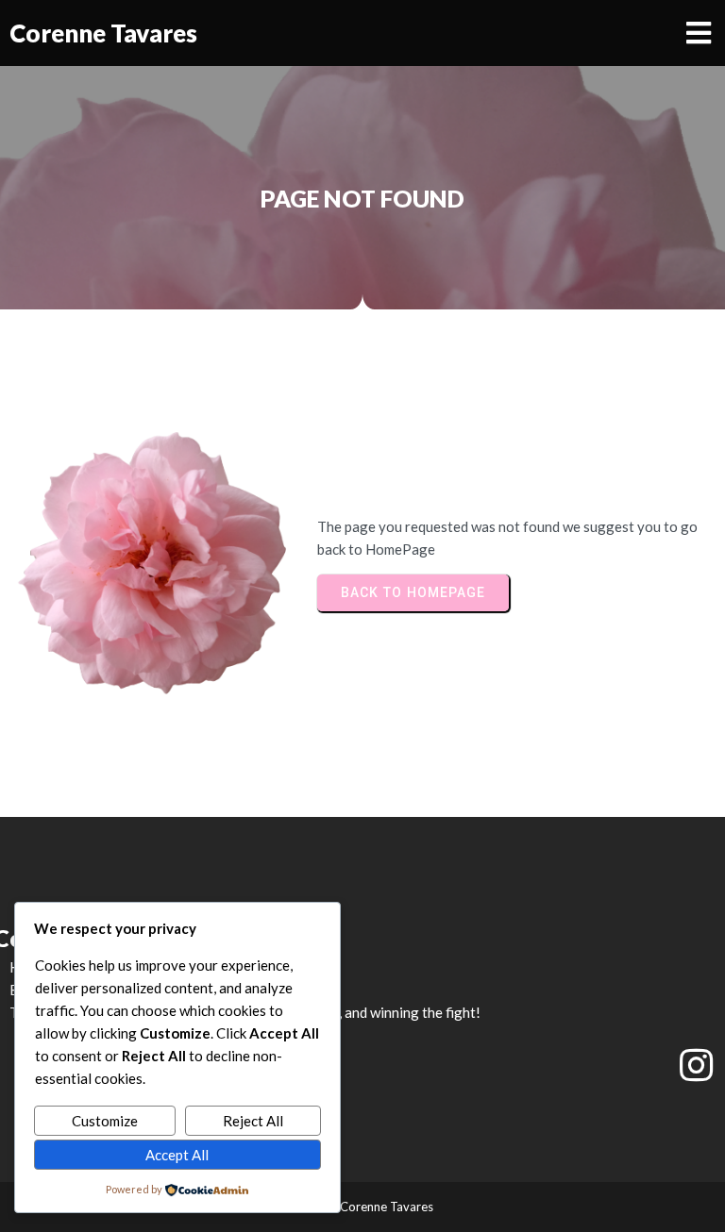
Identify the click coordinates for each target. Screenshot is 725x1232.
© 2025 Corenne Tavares (363, 1206)
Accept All (177, 1154)
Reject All (253, 1120)
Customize (105, 1120)
